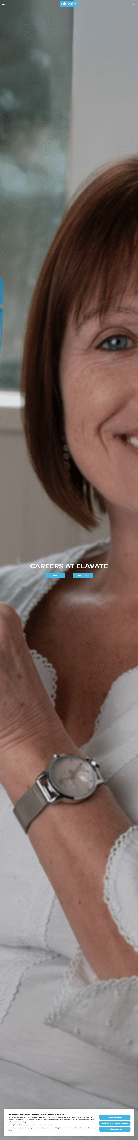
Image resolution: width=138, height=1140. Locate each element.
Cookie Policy (19, 1125)
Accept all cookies (115, 1117)
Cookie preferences (114, 1129)
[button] (134, 3)
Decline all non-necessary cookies (115, 1123)
